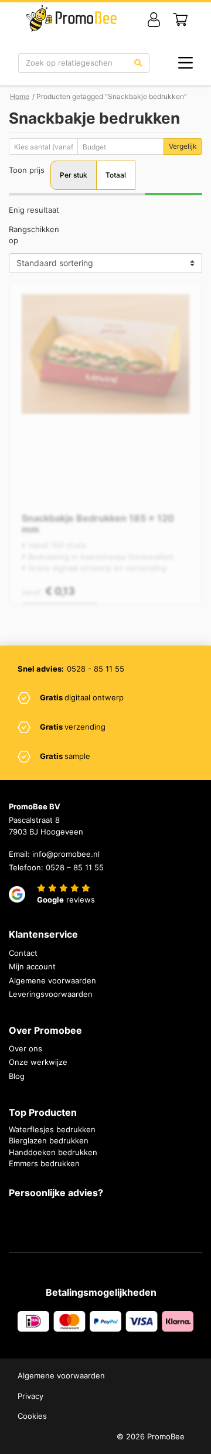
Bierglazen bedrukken (49, 1140)
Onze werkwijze (38, 1062)
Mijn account (32, 966)
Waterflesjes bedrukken (52, 1129)
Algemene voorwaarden (52, 980)
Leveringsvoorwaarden (51, 994)
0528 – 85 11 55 (75, 867)
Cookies (32, 1416)
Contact (23, 953)
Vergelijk (183, 146)
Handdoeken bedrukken (53, 1152)
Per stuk (73, 175)
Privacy (30, 1396)
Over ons (25, 1048)
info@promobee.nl (66, 854)
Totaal (116, 175)
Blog (17, 1076)
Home (19, 96)
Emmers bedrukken (44, 1163)
